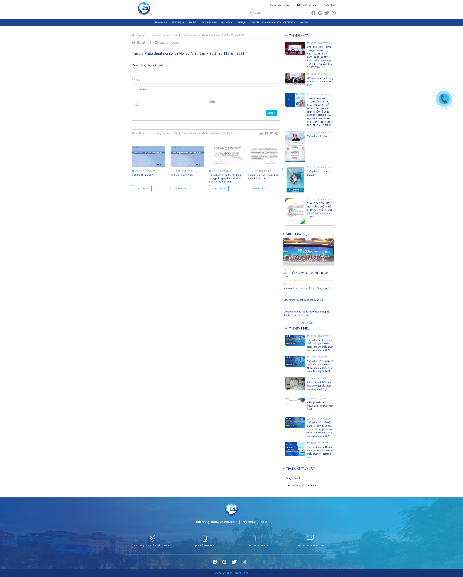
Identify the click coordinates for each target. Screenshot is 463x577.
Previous (129, 165)
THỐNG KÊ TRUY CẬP (300, 468)
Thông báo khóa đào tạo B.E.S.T (319, 173)
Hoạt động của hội (159, 35)
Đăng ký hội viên (307, 5)
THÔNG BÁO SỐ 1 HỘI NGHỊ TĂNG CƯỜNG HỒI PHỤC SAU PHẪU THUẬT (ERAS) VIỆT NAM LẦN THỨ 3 (319, 210)
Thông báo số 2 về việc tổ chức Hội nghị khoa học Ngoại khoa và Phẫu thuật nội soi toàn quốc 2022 (320, 366)
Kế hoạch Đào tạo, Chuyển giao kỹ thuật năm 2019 (320, 405)
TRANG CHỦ (161, 22)
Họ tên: (136, 103)
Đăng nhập (329, 5)
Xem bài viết (141, 188)
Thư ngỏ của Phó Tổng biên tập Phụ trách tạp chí (263, 177)
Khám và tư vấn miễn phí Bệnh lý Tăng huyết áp (307, 288)
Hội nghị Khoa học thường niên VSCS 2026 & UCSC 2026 (320, 81)
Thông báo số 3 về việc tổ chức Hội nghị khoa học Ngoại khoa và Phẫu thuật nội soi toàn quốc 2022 (320, 345)
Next (282, 168)
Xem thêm (308, 322)
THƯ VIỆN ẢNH (209, 22)
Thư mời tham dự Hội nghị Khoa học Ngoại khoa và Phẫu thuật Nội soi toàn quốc (320, 452)
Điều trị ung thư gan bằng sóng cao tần (303, 300)
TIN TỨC (193, 22)
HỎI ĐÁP (304, 22)
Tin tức (142, 35)
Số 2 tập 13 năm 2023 (143, 175)
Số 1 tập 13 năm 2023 (182, 175)
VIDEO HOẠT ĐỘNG (298, 234)
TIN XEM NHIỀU (299, 328)
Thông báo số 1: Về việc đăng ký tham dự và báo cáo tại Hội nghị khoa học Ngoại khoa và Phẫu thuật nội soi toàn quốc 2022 (320, 429)
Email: (212, 102)
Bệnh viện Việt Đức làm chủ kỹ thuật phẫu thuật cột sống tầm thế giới (319, 385)
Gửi (273, 113)
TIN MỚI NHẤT (298, 35)
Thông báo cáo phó (317, 136)
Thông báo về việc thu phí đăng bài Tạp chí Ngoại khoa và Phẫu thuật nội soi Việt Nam (225, 178)
